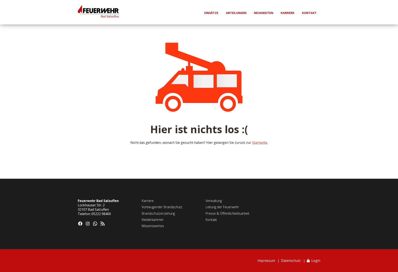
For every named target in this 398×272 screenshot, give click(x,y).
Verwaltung (213, 200)
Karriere (148, 200)
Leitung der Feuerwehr (222, 207)
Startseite (259, 142)
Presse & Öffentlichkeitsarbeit (227, 213)
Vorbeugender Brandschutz (162, 207)
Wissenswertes (153, 226)
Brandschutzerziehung (158, 213)
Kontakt (211, 219)
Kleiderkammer (153, 219)
